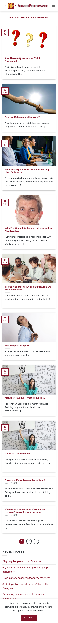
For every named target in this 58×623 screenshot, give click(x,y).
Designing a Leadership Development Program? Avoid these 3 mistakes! (25, 510)
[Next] (36, 541)
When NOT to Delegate (17, 453)
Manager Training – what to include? (25, 398)
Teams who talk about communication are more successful (28, 288)
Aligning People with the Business (22, 561)
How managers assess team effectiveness (26, 578)
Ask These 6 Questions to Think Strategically (22, 59)
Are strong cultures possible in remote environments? (23, 596)
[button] (54, 5)
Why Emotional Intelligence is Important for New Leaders (29, 229)
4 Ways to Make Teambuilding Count (25, 480)
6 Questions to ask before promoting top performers (25, 569)
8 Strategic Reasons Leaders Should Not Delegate (25, 586)
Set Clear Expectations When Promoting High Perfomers (27, 171)
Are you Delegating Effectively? (22, 117)
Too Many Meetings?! (17, 345)
